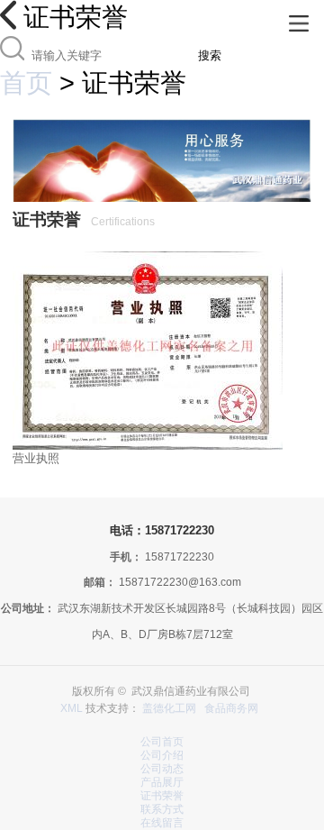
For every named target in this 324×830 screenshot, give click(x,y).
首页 (26, 82)
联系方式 (162, 809)
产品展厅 (162, 782)
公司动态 (162, 768)
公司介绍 (162, 755)
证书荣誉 (162, 795)
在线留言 (162, 822)
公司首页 (162, 741)
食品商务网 (231, 708)
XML (71, 708)
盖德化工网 (169, 708)
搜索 (209, 55)
